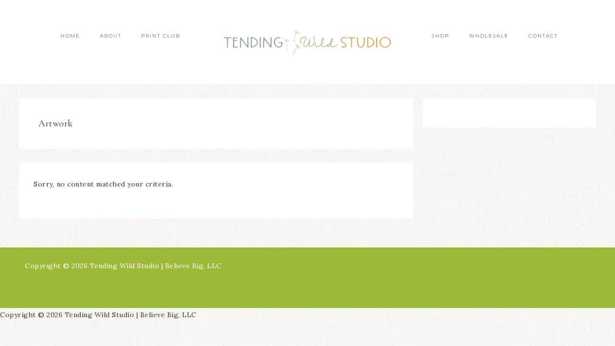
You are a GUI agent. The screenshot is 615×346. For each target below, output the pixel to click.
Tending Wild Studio (307, 42)
